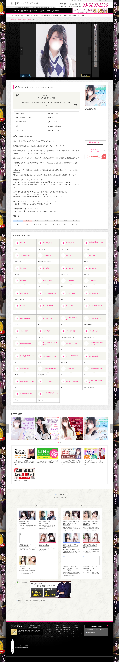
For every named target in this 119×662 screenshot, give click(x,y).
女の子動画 (55, 15)
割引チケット (37, 15)
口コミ (57, 636)
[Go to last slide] (21, 51)
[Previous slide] (7, 428)
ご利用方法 (16, 15)
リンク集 (82, 15)
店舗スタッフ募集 (78, 634)
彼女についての (95, 150)
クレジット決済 (50, 636)
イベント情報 (26, 15)
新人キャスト (35, 10)
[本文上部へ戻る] (59, 659)
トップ (65, 625)
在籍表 (26, 10)
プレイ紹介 (64, 15)
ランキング (46, 15)
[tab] (58, 442)
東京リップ (49, 625)
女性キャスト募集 (68, 634)
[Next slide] (89, 51)
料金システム (46, 10)
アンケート (73, 15)
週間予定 (16, 10)
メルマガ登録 (59, 634)
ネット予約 (76, 636)
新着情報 (57, 10)
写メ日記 (66, 636)
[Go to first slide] (111, 428)
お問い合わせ (49, 634)
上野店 (57, 625)
